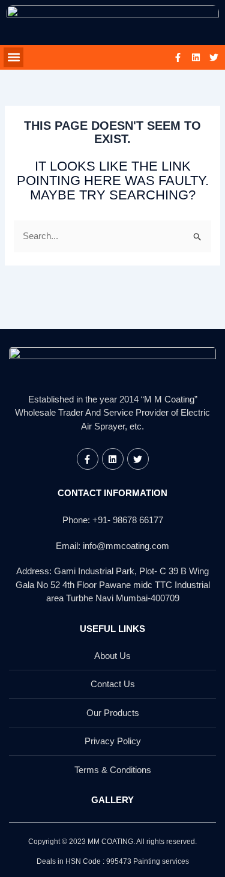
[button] (13, 57)
